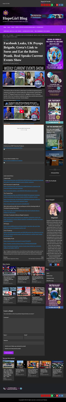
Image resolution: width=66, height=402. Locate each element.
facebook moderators (21, 252)
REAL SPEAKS (6, 40)
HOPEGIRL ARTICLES (8, 272)
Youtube (18, 100)
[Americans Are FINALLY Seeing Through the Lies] (45, 364)
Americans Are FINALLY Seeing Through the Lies (44, 370)
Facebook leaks (14, 252)
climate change (30, 251)
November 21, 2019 (36, 282)
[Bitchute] (44, 5)
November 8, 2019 (36, 302)
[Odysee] (47, 5)
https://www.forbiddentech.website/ (13, 160)
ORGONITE (6, 273)
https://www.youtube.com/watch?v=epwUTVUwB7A (17, 241)
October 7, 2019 (14, 63)
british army (24, 251)
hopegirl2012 (7, 63)
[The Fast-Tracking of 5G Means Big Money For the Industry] (38, 270)
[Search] (62, 29)
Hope (5, 378)
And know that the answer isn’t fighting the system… (20, 370)
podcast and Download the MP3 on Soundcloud (22, 123)
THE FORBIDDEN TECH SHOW (42, 31)
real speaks (39, 254)
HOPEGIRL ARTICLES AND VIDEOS (12, 31)
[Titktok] (54, 5)
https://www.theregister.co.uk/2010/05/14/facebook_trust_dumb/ (21, 190)
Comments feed (50, 278)
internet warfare (17, 254)
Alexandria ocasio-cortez (17, 251)
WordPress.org (50, 280)
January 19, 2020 (21, 282)
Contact (12, 27)
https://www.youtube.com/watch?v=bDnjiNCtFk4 (16, 204)
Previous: (11, 258)
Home (5, 27)
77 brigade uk (8, 251)
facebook (8, 252)
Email (26, 335)
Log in (48, 273)
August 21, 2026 (7, 379)
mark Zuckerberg (24, 254)
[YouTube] (58, 264)
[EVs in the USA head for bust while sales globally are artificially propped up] (57, 364)
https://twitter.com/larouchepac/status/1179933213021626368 (20, 243)
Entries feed (49, 275)
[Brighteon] (49, 5)
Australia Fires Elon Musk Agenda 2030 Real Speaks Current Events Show (23, 278)
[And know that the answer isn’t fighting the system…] (20, 364)
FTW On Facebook (51, 180)
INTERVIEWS (39, 27)
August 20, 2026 (44, 374)
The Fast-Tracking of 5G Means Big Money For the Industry (37, 278)
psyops (35, 254)
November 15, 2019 (22, 301)
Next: (36, 258)
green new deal (29, 252)
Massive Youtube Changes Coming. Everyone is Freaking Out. (9, 298)
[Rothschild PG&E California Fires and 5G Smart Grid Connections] (38, 291)
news (29, 254)
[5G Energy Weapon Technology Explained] (23, 291)
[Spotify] (52, 5)
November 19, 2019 (8, 302)
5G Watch (20, 273)
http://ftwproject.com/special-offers (13, 147)
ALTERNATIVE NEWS (27, 31)
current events (37, 251)
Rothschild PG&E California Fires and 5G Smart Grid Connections (37, 298)
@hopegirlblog (55, 172)
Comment (6, 317)
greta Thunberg (36, 252)
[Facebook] (59, 5)
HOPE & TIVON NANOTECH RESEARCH (25, 27)
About (8, 27)
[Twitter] (53, 264)
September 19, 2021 (8, 283)
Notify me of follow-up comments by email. (15, 346)
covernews (38, 399)
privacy (32, 254)
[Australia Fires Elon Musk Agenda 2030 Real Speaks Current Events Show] (23, 270)
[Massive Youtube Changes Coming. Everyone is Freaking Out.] (9, 291)
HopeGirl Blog (15, 18)
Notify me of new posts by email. (13, 348)
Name (5, 335)
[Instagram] (62, 5)
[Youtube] (57, 5)
